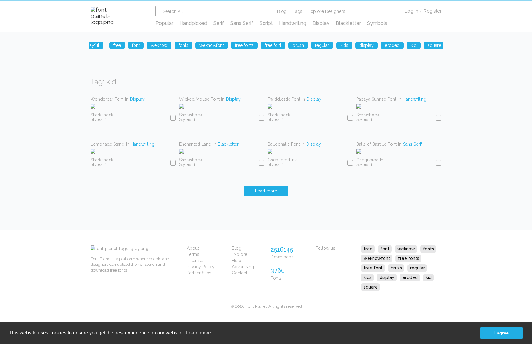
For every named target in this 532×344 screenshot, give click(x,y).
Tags (297, 11)
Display (320, 23)
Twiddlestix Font (284, 99)
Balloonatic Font (284, 144)
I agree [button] (501, 332)
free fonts (408, 258)
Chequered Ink (282, 159)
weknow (406, 248)
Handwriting (292, 23)
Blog (282, 11)
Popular (164, 23)
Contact (239, 272)
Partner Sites (199, 272)
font (385, 248)
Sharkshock (102, 114)
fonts (428, 248)
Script (266, 23)
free (368, 248)
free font (373, 267)
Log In (411, 11)
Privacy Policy (201, 266)
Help (236, 260)
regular (417, 267)
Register (432, 11)
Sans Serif (241, 23)
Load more (266, 190)
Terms (193, 254)
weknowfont (377, 258)
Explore (239, 254)
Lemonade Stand (107, 144)
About (193, 248)
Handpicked (193, 23)
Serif (218, 23)
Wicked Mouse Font (199, 99)
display (387, 277)
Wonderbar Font (107, 99)
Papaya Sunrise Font (376, 99)
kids (368, 277)
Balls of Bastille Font (376, 144)
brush (396, 267)
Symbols (377, 23)
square (371, 287)
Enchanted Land (195, 144)
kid (429, 277)
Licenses (195, 260)
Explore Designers (326, 11)
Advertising (243, 266)
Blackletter (348, 23)
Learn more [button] (198, 332)
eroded (410, 277)
